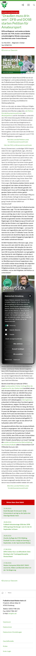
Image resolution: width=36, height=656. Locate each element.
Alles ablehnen (18, 344)
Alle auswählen (18, 354)
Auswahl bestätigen (18, 349)
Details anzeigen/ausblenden (13, 339)
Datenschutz (8, 359)
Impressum (16, 359)
